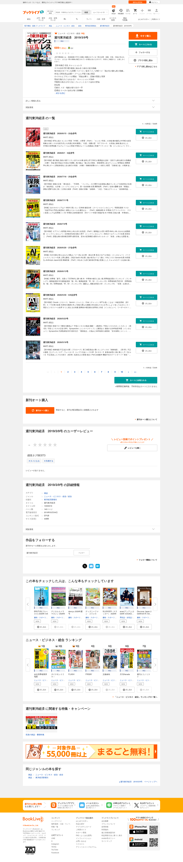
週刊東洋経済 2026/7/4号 (55, 223)
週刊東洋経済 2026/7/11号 (55, 200)
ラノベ (89, 19)
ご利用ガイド (155, 19)
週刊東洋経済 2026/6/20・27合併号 (60, 247)
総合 (29, 19)
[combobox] (68, 12)
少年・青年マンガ (41, 19)
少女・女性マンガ (53, 19)
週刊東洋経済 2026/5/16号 (55, 342)
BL (65, 19)
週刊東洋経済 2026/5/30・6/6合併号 (60, 294)
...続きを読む (59, 93)
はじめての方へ (143, 19)
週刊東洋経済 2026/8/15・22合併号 (60, 133)
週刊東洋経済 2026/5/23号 (55, 318)
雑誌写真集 (125, 19)
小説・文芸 (101, 19)
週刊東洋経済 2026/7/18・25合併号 (60, 176)
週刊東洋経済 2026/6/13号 (55, 271)
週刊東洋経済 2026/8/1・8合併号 (58, 152)
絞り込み (50, 12)
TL (77, 19)
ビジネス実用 (113, 19)
